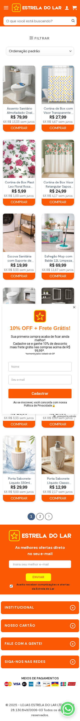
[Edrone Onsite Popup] (40, 360)
